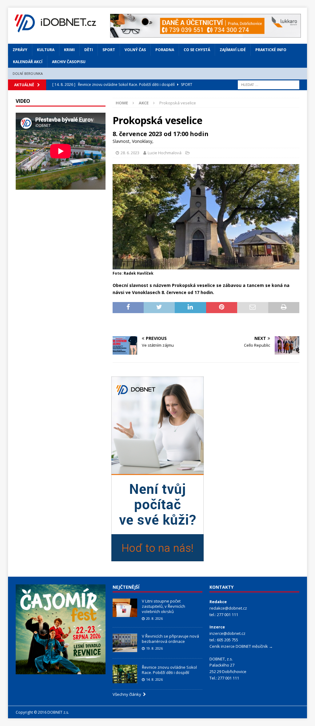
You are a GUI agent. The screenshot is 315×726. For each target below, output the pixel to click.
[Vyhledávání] (268, 84)
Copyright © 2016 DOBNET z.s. (42, 712)
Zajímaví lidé (233, 49)
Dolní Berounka (28, 73)
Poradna (164, 49)
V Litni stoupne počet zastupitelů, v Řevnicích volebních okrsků (163, 606)
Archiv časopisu (69, 61)
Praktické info (270, 49)
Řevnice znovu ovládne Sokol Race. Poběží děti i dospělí (169, 669)
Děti (88, 49)
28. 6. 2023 (130, 152)
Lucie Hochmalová (164, 152)
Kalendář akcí (27, 61)
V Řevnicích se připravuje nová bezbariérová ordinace (170, 638)
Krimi (69, 49)
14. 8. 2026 (154, 679)
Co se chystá (197, 49)
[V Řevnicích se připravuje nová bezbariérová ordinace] (125, 643)
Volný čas (135, 49)
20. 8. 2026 (154, 618)
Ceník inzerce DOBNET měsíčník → (241, 646)
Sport (108, 49)
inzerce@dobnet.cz (227, 633)
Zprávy (20, 49)
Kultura (45, 49)
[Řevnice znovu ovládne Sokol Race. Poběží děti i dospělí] (125, 674)
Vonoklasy (142, 141)
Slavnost (121, 141)
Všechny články (128, 694)
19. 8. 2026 (154, 648)
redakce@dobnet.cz (228, 608)
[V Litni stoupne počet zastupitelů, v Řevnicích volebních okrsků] (125, 608)
